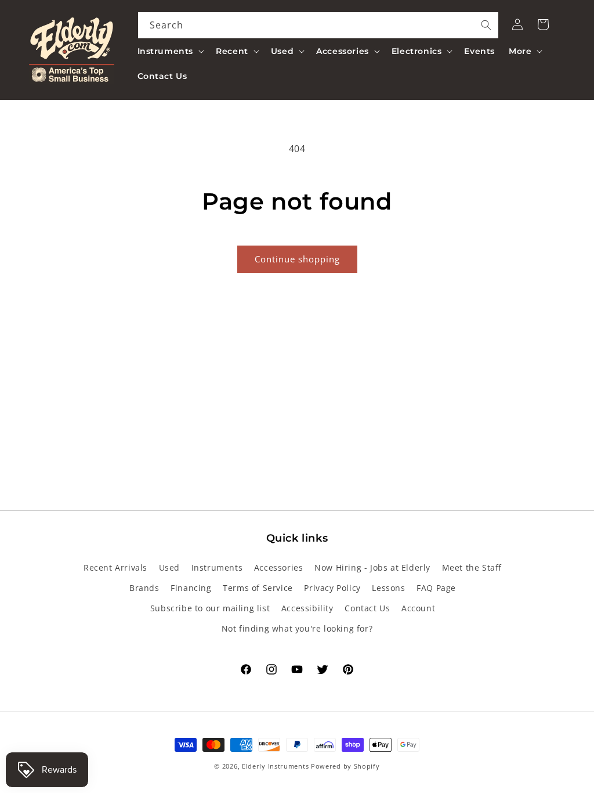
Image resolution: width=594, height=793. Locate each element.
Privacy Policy (332, 587)
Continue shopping (297, 259)
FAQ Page (436, 587)
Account (418, 608)
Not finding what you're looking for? (297, 628)
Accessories (278, 567)
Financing (191, 587)
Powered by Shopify (345, 766)
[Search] (486, 25)
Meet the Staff (472, 567)
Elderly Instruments (275, 766)
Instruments (217, 567)
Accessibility (307, 608)
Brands (144, 587)
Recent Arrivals (115, 567)
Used (169, 567)
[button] (170, 51)
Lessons (388, 587)
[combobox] (318, 25)
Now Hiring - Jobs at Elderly (372, 567)
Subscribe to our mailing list (210, 608)
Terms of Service (258, 587)
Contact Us (367, 608)
